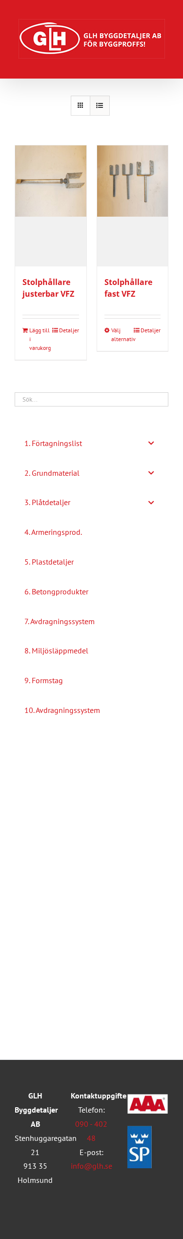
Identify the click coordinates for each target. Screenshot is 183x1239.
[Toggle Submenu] (151, 443)
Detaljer (69, 330)
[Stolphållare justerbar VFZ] (50, 205)
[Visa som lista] (99, 105)
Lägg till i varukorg (39, 338)
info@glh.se (91, 1166)
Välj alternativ (121, 334)
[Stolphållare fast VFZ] (132, 205)
